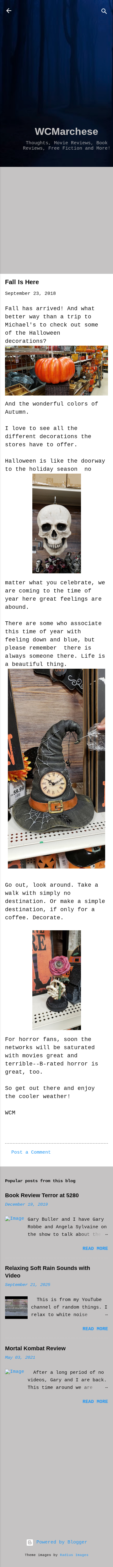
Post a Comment (31, 1152)
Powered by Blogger (60, 1542)
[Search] (104, 12)
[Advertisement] (56, 63)
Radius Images (74, 1555)
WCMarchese (66, 131)
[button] (104, 284)
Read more (95, 1248)
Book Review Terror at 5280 (42, 1195)
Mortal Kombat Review (35, 1348)
